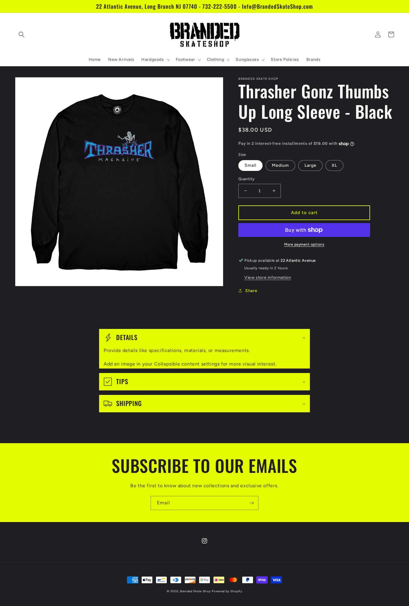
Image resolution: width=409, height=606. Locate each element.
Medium (280, 165)
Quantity (246, 179)
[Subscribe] (251, 503)
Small (250, 165)
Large (310, 165)
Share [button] (251, 290)
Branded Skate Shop (195, 591)
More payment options (304, 244)
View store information (267, 277)
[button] (21, 34)
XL (334, 165)
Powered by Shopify (227, 591)
